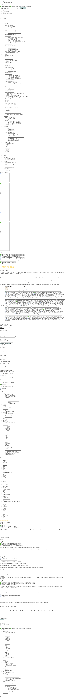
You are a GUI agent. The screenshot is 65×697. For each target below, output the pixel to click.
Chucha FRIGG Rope (10, 117)
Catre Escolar (8, 36)
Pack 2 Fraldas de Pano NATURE (12, 97)
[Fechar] (0, 389)
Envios (6, 163)
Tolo (6, 444)
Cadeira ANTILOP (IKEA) (11, 107)
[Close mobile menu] (0, 627)
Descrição (5, 349)
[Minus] (13, 341)
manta (4, 493)
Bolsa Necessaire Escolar (11, 34)
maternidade (6, 494)
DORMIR (6, 116)
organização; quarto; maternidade (11, 501)
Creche (4, 404)
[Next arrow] (4, 253)
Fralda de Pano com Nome (14, 75)
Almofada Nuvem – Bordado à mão (13, 113)
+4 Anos (7, 151)
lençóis (4, 492)
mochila (5, 496)
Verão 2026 (7, 397)
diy (3, 479)
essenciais (6, 484)
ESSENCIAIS (7, 65)
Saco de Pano (11, 89)
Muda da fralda (8, 407)
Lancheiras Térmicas (12, 398)
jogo (4, 491)
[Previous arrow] (1, 253)
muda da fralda (6, 499)
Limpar (6, 321)
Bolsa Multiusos (8, 72)
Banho (6, 406)
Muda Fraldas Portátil (12, 138)
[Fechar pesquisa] (1, 622)
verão (4, 517)
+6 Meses (7, 145)
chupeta (4, 476)
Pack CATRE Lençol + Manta (14, 40)
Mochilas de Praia (9, 394)
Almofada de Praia (9, 55)
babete (4, 467)
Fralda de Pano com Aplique (14, 76)
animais (5, 462)
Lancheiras (7, 57)
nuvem (4, 500)
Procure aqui (3, 8)
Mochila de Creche (12, 48)
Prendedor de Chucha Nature (11, 98)
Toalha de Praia (8, 62)
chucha (4, 475)
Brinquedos (5, 425)
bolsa (3, 469)
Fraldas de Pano (8, 74)
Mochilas (7, 47)
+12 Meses (7, 146)
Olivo (6, 446)
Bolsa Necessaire (11, 133)
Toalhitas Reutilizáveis (10, 453)
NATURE (5, 420)
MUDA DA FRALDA (9, 132)
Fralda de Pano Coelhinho (13, 77)
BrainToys (7, 435)
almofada (4, 461)
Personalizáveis (6, 448)
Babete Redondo (11, 28)
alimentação (4, 460)
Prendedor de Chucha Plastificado (15, 85)
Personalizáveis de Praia (10, 396)
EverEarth (7, 443)
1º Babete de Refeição (13, 31)
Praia (4, 393)
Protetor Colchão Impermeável (14, 123)
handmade (6, 489)
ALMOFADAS (7, 110)
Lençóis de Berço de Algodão (14, 122)
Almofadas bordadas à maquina (12, 452)
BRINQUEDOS (7, 142)
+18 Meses (7, 148)
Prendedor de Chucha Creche (11, 52)
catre (3, 474)
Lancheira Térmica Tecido (11, 45)
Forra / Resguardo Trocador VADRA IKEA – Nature (16, 96)
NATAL (4, 410)
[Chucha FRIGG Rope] (32, 526)
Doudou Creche (8, 44)
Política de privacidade (10, 164)
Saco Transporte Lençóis (13, 42)
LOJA (5, 155)
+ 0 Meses (7, 144)
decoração (5, 478)
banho (4, 468)
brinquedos (7, 472)
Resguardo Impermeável (13, 140)
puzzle (4, 510)
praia (4, 508)
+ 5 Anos (7, 434)
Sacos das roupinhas (9, 454)
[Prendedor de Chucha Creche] (32, 559)
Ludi (6, 438)
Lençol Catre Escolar (12, 38)
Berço (6, 120)
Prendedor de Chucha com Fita (14, 83)
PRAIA (5, 54)
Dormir (4, 418)
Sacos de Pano (8, 86)
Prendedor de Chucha (12, 82)
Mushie (6, 439)
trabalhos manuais (5, 515)
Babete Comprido (12, 27)
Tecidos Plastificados (10, 159)
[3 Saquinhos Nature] (32, 583)
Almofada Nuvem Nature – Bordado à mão (14, 93)
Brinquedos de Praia (9, 56)
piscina (4, 503)
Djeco (6, 437)
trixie (4, 516)
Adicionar (2, 343)
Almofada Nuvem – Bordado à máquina (14, 114)
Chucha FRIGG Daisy (10, 118)
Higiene (4, 405)
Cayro (6, 436)
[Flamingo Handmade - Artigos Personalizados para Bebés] (15, 6)
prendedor (5, 509)
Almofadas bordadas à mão (11, 451)
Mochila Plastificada (12, 50)
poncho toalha (5, 506)
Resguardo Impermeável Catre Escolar (16, 41)
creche (4, 477)
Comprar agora (8, 343)
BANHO (7, 128)
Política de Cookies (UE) (10, 166)
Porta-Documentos (9, 79)
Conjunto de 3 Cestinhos (13, 135)
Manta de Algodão (9, 124)
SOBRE (5, 161)
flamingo (5, 486)
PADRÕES (6, 157)
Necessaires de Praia (10, 395)
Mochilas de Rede (9, 59)
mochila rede (6, 497)
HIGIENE (6, 126)
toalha (4, 514)
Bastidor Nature (8, 94)
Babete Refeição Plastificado (14, 33)
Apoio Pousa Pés (11, 109)
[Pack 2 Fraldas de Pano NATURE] (32, 544)
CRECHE (6, 23)
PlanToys (7, 440)
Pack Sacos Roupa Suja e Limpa (12, 51)
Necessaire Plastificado (13, 134)
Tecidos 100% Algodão (10, 158)
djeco (4, 481)
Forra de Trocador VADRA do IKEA (16, 137)
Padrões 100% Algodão (2, 304)
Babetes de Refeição (10, 30)
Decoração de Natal (9, 411)
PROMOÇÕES (7, 64)
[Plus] (0, 341)
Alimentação (5, 421)
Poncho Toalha (11, 129)
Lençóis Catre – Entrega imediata (15, 37)
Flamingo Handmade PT (10, 162)
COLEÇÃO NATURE (8, 90)
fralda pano (4, 487)
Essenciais (5, 412)
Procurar (22, 8)
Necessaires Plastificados (11, 60)
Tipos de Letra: (6, 350)
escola (3, 482)
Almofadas (5, 423)
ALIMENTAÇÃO (7, 100)
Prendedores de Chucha (10, 81)
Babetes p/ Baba (9, 25)
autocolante (5, 465)
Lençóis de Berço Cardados (14, 121)
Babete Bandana (11, 26)
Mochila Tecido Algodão (13, 49)
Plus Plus (7, 445)
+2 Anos (7, 149)
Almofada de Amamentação (11, 101)
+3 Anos (7, 150)
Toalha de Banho (11, 130)
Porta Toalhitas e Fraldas (13, 139)
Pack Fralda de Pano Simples (14, 78)
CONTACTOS (7, 168)
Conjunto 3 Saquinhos (12, 88)
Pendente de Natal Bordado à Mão (13, 450)
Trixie (6, 442)
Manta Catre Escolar (12, 39)
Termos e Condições (9, 167)
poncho (4, 505)
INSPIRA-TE (7, 170)
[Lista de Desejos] (1, 263)
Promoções (5, 409)
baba (4, 466)
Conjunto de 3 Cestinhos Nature (12, 95)
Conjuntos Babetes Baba (8, 447)
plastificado (4, 504)
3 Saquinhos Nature (9, 92)
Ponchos (7, 61)
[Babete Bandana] (32, 596)
